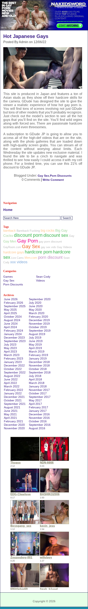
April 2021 (10, 417)
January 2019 (38, 358)
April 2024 (10, 327)
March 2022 (11, 386)
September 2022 (15, 372)
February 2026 (13, 302)
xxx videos (18, 262)
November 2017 (39, 390)
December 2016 (39, 414)
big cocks (47, 230)
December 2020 (14, 424)
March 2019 (36, 351)
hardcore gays (13, 252)
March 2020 (36, 313)
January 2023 (13, 362)
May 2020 (35, 309)
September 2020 (40, 299)
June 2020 (36, 306)
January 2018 (38, 386)
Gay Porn (27, 241)
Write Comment (53, 179)
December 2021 (14, 396)
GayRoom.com (12, 247)
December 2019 (39, 320)
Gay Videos (64, 247)
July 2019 (35, 337)
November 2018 (39, 365)
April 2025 (10, 313)
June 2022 (11, 379)
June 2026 (11, 299)
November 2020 (14, 428)
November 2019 (39, 323)
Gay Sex (43, 175)
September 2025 (15, 306)
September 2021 (15, 403)
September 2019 (40, 330)
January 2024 (13, 334)
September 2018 (40, 372)
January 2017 (38, 410)
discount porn (28, 235)
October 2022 (13, 369)
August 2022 (12, 376)
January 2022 (13, 393)
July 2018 (35, 376)
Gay (71, 235)
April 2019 (35, 348)
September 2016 (40, 424)
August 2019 (37, 334)
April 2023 (10, 351)
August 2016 (37, 428)
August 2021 (12, 407)
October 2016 (38, 421)
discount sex (55, 235)
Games (8, 276)
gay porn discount (50, 241)
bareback (9, 230)
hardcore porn (38, 251)
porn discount (50, 257)
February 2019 (38, 355)
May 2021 (10, 414)
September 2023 (15, 341)
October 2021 (13, 400)
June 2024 (11, 323)
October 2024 (13, 316)
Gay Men (9, 241)
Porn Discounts (61, 175)
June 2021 (11, 410)
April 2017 (35, 403)
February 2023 (13, 358)
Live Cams (17, 257)
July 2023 (10, 344)
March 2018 (36, 383)
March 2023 (11, 355)
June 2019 (36, 341)
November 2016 (39, 417)
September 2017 (40, 396)
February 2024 (13, 330)
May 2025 (10, 309)
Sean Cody (43, 276)
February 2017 (38, 407)
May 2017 (35, 400)
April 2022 (10, 383)
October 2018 (38, 369)
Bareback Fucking (28, 230)
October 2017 (38, 393)
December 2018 (39, 362)
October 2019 (38, 327)
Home (7, 210)
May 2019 (35, 344)
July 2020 (35, 302)
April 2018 (35, 379)
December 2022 (14, 365)
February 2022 (13, 390)
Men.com (31, 257)
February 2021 (13, 421)
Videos (40, 280)
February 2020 (38, 316)
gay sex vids (48, 247)
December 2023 (14, 337)
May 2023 (10, 348)
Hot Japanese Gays (25, 36)
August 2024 (12, 320)
